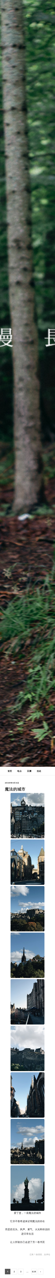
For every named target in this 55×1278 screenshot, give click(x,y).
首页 (10, 771)
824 (34, 1271)
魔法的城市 (15, 789)
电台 (19, 771)
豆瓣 (29, 771)
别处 (39, 771)
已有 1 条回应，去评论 (40, 1254)
